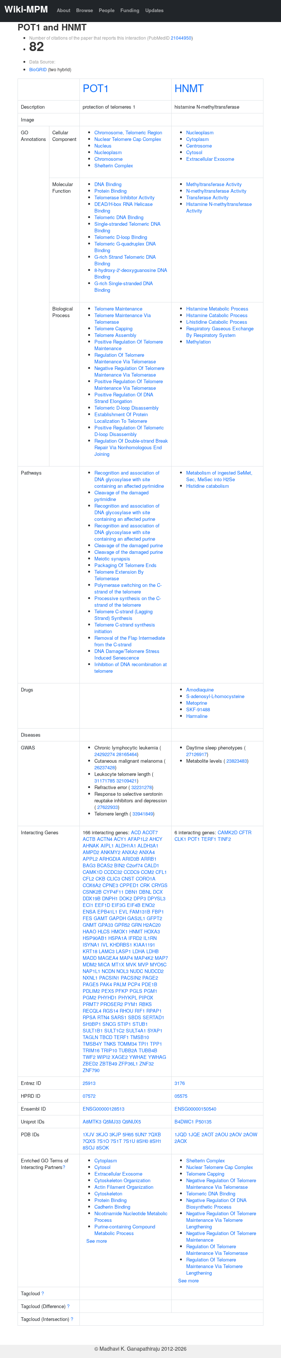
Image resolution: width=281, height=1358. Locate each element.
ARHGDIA (110, 858)
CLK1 (180, 838)
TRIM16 (91, 1050)
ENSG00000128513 (103, 1108)
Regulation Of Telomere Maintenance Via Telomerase (125, 358)
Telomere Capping (113, 328)
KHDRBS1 (121, 944)
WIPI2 (103, 1056)
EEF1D (102, 904)
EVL (123, 911)
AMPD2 (91, 852)
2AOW (250, 1134)
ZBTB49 (108, 1063)
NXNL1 (90, 977)
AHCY (155, 838)
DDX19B (92, 898)
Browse (84, 10)
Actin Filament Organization (123, 1186)
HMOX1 (119, 931)
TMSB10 (139, 1037)
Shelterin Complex (113, 165)
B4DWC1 (184, 1121)
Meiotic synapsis (112, 558)
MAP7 (161, 957)
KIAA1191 (144, 944)
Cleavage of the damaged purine (128, 545)
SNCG (109, 1023)
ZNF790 (91, 1070)
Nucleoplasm (108, 152)
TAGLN (90, 1037)
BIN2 (119, 865)
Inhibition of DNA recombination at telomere (130, 667)
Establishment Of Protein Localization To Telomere (121, 417)
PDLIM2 (91, 990)
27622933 (107, 806)
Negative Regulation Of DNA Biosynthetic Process (216, 1203)
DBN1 (131, 891)
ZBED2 (90, 1063)
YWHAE (138, 1056)
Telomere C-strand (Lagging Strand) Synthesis (123, 614)
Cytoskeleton (108, 1193)
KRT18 (90, 951)
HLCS (104, 931)
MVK (131, 964)
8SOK (102, 1147)
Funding (129, 10)
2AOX (181, 1140)
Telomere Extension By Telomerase (119, 575)
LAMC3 (107, 951)
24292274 (104, 754)
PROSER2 (111, 1004)
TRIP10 (109, 1050)
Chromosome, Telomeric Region (128, 132)
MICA (104, 964)
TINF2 (224, 838)
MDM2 (90, 964)
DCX (158, 891)
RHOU (126, 1010)
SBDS (134, 1017)
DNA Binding (107, 184)
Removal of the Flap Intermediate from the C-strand (129, 641)
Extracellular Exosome (210, 158)
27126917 (196, 754)
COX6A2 (92, 885)
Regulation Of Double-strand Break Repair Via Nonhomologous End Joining (131, 447)
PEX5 (107, 990)
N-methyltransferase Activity (216, 190)
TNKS (110, 1043)
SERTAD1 (153, 1017)
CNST (127, 878)
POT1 (96, 87)
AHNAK (91, 845)
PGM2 (89, 997)
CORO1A (146, 878)
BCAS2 (105, 865)
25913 (89, 1082)
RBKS (145, 1004)
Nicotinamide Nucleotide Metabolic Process (131, 1216)
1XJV (88, 1134)
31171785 (104, 780)
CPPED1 (129, 885)
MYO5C (158, 964)
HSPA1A (117, 937)
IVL (104, 944)
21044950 (181, 38)
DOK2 (125, 898)
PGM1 (150, 990)
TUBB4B (148, 1050)
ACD (136, 832)
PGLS (136, 990)
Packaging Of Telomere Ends (125, 565)
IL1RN (150, 937)
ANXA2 (130, 852)
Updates (154, 10)
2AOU (221, 1134)
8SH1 (155, 1140)
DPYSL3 (156, 898)
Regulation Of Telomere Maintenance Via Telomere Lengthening (214, 1266)
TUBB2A (128, 1050)
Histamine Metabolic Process (217, 308)
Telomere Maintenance (118, 308)
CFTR (245, 832)
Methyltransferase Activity (214, 184)
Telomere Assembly (115, 334)
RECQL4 (92, 1010)
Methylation (198, 341)
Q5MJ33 (112, 1121)
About (63, 10)
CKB (100, 878)
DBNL (145, 891)
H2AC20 (152, 924)
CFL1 (161, 871)
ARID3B (130, 858)
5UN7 (141, 1134)
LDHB (152, 951)
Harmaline (196, 715)
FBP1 (158, 911)
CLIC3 (113, 878)
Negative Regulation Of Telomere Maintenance (221, 1236)
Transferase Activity (207, 197)
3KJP (115, 1134)
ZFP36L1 (128, 1063)
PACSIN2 (131, 977)
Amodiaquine (200, 689)
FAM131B (140, 911)
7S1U (129, 1140)
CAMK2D (227, 832)
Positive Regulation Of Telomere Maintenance (128, 345)
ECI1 (88, 904)
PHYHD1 (107, 997)
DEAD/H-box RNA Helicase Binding (123, 207)
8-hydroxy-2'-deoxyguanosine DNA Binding (130, 273)
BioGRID (38, 69)
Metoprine (196, 702)
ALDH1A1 (125, 845)
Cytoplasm (197, 138)
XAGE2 (120, 1056)
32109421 (126, 780)
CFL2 (88, 878)
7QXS (89, 1140)
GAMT (101, 918)
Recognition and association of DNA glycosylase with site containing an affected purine (127, 512)
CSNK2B (92, 891)
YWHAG (157, 1056)
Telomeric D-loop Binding (120, 236)
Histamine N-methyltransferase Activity (219, 207)
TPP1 (156, 1043)
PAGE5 (90, 984)
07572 (89, 1095)
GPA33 (105, 924)
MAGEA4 (108, 957)
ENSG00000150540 (195, 1108)
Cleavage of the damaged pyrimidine (121, 495)
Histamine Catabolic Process (217, 315)
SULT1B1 (93, 1030)
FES (87, 918)
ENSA (89, 911)
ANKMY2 (110, 852)
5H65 (128, 1134)
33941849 (142, 813)
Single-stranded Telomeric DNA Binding (127, 227)
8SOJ (89, 1147)
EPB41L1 (107, 911)
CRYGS (159, 885)
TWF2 (89, 1056)
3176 (180, 1082)
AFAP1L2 (138, 838)
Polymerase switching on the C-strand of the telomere (128, 588)
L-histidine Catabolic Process (216, 321)
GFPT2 (154, 918)
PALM (119, 984)
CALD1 (151, 865)
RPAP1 (154, 1010)
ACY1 (120, 838)
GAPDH (117, 918)
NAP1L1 (91, 970)
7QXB (154, 1134)
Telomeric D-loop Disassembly (126, 407)
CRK (145, 885)
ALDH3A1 (148, 845)
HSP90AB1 (95, 937)
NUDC (136, 970)
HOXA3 (152, 931)
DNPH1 (110, 898)
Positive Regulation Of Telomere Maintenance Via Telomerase (128, 384)
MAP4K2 (143, 957)
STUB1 (140, 1023)
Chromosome (108, 158)
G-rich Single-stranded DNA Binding (123, 286)
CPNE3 (110, 885)
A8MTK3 (92, 1121)
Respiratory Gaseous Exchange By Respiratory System (220, 331)
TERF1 (121, 1037)
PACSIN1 (109, 977)
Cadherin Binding (112, 1206)
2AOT (208, 1134)
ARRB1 (149, 858)
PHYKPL (127, 997)
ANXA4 (147, 852)
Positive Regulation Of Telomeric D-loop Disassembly (129, 430)
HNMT (189, 87)
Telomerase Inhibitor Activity (124, 197)
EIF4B (133, 904)
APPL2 (90, 858)
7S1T (116, 1140)
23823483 (236, 760)
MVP (143, 964)
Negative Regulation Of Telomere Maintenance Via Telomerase (129, 371)
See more (96, 1240)
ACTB (89, 838)
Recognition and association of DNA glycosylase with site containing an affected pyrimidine (129, 479)
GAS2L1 (136, 918)
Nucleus (103, 145)
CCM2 (147, 871)
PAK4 (106, 984)
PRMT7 (91, 1004)
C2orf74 (134, 865)
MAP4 (126, 957)
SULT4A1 (136, 1030)
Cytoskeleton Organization (122, 1180)
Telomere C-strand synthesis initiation (124, 628)
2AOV (235, 1134)
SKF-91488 (198, 709)
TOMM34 (127, 1043)
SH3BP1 (92, 1023)
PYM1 (131, 1004)
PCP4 (134, 984)
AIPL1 (107, 845)
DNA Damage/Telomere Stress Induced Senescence (127, 654)
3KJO (102, 1134)
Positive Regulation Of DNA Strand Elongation (123, 397)
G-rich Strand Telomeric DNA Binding (125, 260)
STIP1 (124, 1023)
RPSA (89, 1017)
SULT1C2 (114, 1030)
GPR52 (122, 924)
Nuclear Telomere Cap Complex (127, 138)
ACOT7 (150, 832)
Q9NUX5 (131, 1121)
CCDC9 (131, 871)
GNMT (90, 924)
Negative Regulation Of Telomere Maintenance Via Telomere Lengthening (221, 1220)
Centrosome (199, 145)
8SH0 (142, 1140)
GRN (136, 924)
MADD (90, 957)
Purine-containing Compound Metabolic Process (124, 1230)
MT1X (118, 964)
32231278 (141, 787)
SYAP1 (154, 1030)
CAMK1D (92, 871)
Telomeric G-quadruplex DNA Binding (125, 247)
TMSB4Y (92, 1043)
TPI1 (143, 1043)
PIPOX (146, 997)
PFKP (121, 990)
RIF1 (140, 1010)
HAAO (89, 931)
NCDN (108, 970)
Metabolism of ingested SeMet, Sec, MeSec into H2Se (219, 476)
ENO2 (148, 904)
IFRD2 (135, 937)
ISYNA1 (91, 944)
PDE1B (149, 984)
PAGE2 (150, 977)
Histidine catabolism (207, 485)
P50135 (203, 1121)
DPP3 (140, 898)
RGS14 (110, 1010)
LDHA (138, 951)
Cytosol (194, 152)
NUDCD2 (154, 970)
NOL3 (122, 970)
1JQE (194, 1134)
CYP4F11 (113, 891)
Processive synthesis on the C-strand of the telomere (127, 601)
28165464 (126, 754)
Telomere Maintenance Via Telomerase (122, 318)
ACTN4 (104, 838)
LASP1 (123, 951)
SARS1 (119, 1017)
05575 (181, 1095)
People (107, 10)
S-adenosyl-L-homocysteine (215, 696)
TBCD (106, 1037)
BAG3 (89, 865)
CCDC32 (113, 871)
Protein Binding (110, 190)
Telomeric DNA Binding (118, 217)
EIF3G (118, 904)
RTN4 (103, 1017)
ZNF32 (146, 1063)
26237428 (104, 767)
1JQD (181, 1134)
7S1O (103, 1140)
